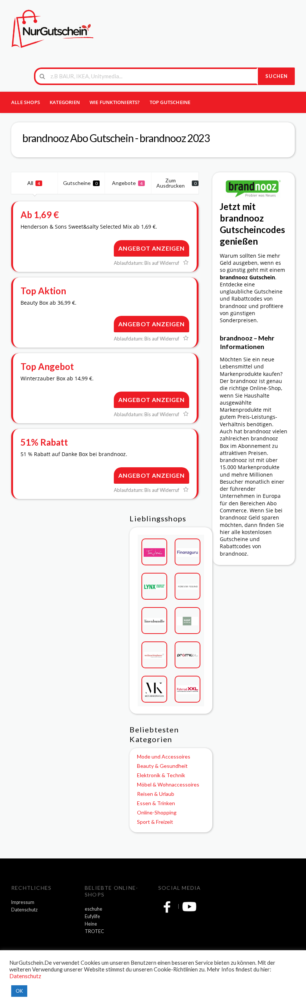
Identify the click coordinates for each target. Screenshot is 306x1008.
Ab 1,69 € (40, 214)
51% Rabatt (44, 442)
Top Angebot (47, 366)
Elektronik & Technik (161, 775)
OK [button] (19, 991)
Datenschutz (24, 910)
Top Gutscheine (170, 102)
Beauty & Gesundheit (162, 766)
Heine (91, 924)
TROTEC (94, 931)
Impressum (22, 902)
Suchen (276, 76)
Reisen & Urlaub (155, 794)
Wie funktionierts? (115, 102)
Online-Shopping (157, 812)
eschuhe (93, 909)
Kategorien (65, 102)
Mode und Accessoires (163, 756)
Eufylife (92, 916)
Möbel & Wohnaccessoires (168, 784)
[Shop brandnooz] (253, 188)
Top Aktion (43, 290)
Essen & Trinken (156, 803)
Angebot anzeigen (151, 248)
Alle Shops (25, 102)
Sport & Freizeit (155, 822)
